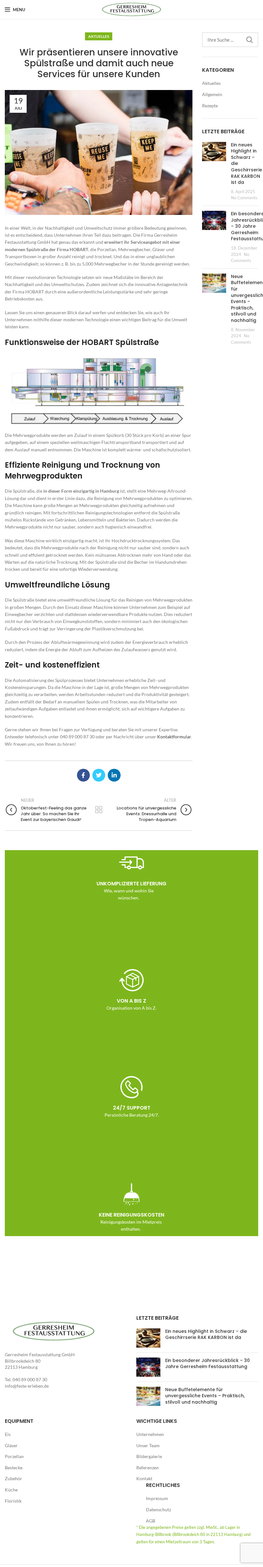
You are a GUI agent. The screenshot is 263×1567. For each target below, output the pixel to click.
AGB (150, 1520)
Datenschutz (158, 1509)
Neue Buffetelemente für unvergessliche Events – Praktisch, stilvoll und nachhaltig (205, 1395)
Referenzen (147, 1467)
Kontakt (144, 1478)
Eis (8, 1434)
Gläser (11, 1445)
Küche (11, 1489)
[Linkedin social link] (114, 775)
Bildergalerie (149, 1456)
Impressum (157, 1498)
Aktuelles (98, 36)
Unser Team (148, 1445)
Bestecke (13, 1467)
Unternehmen (150, 1434)
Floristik (13, 1501)
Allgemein (212, 94)
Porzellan (14, 1456)
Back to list (98, 810)
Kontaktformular (174, 736)
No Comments (244, 197)
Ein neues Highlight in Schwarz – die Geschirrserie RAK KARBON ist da (206, 1334)
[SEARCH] (250, 39)
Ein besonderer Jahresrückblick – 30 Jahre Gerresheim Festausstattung (207, 1363)
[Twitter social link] (98, 775)
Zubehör (13, 1478)
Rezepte (210, 105)
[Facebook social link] (83, 775)
